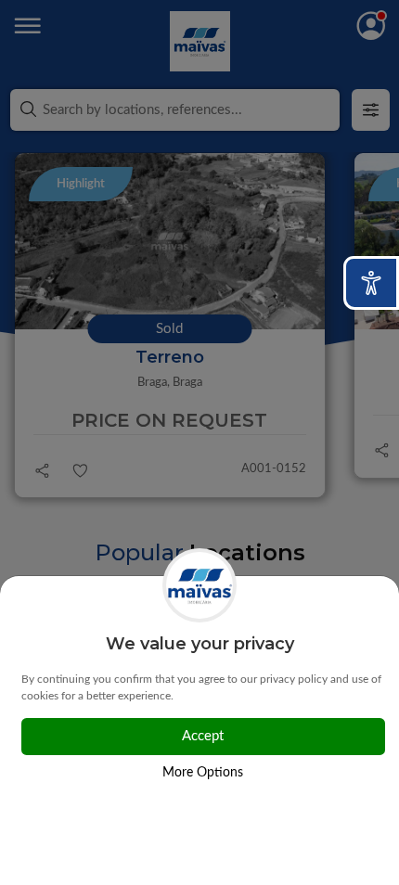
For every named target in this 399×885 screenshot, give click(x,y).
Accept (203, 736)
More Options (202, 772)
